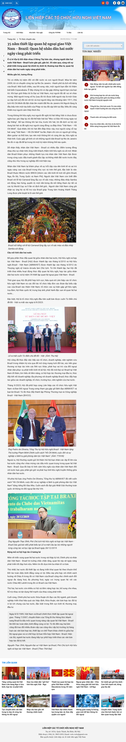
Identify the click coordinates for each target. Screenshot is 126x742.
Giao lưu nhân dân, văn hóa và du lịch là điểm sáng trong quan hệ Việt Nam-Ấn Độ (102, 126)
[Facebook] (114, 3)
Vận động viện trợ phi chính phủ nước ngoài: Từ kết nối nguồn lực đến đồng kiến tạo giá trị (102, 86)
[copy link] (4, 66)
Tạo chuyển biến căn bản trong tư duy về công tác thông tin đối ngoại (12, 712)
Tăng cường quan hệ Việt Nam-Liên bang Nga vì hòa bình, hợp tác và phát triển (13, 684)
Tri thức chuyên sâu (27, 39)
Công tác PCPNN (54, 33)
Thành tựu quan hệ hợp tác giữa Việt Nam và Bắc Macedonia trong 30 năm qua (62, 685)
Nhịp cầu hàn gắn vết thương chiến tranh (35, 710)
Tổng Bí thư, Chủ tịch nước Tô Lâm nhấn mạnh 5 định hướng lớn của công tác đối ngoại (102, 108)
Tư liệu (70, 33)
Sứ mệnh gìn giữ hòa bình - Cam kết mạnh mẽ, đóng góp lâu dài (112, 684)
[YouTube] (123, 3)
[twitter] (118, 3)
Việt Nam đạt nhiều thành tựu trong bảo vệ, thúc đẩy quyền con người (62, 712)
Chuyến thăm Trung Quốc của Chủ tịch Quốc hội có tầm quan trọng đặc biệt (111, 712)
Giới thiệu (19, 33)
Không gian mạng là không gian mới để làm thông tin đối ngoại (87, 712)
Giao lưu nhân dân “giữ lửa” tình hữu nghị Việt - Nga (38, 683)
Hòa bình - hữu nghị (36, 33)
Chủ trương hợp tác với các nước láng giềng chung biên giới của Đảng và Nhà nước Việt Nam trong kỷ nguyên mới (102, 97)
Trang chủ (6, 33)
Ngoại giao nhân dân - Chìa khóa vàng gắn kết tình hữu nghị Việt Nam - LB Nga (87, 684)
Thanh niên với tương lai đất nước (103, 117)
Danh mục (8, 3)
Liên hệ (80, 33)
